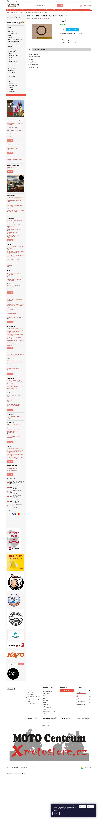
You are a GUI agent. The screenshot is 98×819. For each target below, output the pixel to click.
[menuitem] (9, 10)
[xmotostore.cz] (49, 745)
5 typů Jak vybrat (11, 167)
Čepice (10, 59)
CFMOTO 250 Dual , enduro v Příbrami (14, 264)
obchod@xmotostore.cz (33, 690)
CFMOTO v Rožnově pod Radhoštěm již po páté (13, 405)
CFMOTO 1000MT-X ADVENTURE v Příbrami (15, 341)
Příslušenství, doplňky (13, 50)
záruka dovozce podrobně (13, 472)
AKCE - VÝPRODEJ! (12, 33)
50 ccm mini (12, 72)
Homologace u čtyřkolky (13, 134)
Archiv (10, 140)
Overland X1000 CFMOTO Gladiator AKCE (13, 225)
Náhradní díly (11, 70)
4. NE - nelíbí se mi (81, 701)
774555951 (30, 692)
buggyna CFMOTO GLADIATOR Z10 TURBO (15, 206)
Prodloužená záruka (12, 232)
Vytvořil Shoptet (87, 767)
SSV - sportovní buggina (13, 41)
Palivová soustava (13, 85)
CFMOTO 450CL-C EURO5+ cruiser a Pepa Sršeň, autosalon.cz (14, 431)
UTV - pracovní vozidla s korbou (15, 39)
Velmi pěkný (79, 692)
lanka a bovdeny (13, 91)
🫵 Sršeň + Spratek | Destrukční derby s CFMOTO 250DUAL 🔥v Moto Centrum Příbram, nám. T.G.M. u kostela (15, 199)
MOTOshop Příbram (46, 725)
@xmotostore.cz (31, 703)
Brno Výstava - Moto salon (14, 229)
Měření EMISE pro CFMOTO (14, 131)
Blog (44, 706)
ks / (67, 690)
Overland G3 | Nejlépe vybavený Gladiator (15, 344)
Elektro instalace (13, 81)
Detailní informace (64, 36)
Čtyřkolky (10, 37)
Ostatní (11, 95)
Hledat (60, 5)
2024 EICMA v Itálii (12, 388)
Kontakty (45, 697)
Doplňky (10, 66)
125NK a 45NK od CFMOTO (14, 313)
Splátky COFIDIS (46, 693)
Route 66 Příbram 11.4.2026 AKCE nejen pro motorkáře (14, 221)
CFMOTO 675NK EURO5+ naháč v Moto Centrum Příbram (15, 211)
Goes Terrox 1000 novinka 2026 (15, 317)
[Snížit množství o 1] (65, 30)
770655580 (30, 694)
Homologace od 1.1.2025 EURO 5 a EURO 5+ (15, 124)
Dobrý (78, 698)
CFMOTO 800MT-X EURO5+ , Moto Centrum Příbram (14, 367)
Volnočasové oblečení (14, 55)
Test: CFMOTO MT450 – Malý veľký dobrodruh (14, 417)
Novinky (44, 709)
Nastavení (56, 813)
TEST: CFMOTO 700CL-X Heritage (13, 437)
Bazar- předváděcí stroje (13, 43)
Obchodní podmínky (53, 1)
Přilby (10, 57)
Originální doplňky (13, 61)
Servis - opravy (46, 700)
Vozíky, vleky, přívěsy (12, 48)
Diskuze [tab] (43, 49)
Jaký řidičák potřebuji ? (13, 128)
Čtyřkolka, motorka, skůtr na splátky (14, 160)
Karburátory (11, 80)
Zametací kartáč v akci (13, 309)
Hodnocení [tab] (36, 49)
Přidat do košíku (73, 29)
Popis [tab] (29, 49)
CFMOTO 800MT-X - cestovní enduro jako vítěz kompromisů (15, 385)
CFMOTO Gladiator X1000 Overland (14, 399)
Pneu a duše (12, 76)
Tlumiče (11, 89)
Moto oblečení (12, 53)
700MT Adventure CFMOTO (14, 395)
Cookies (44, 702)
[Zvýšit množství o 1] (65, 29)
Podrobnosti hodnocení (44, 18)
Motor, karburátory (13, 78)
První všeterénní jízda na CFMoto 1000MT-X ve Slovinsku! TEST (15, 305)
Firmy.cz (54, 725)
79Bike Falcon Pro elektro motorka (13, 260)
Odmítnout (82, 806)
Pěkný (78, 695)
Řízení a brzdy (12, 83)
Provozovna (45, 704)
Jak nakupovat (41, 1)
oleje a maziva (12, 74)
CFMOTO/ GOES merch (13, 51)
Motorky (10, 35)
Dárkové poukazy (12, 68)
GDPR (44, 698)
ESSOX (44, 695)
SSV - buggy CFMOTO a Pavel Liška (14, 425)
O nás (44, 713)
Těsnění (11, 87)
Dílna (9, 96)
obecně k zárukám (12, 470)
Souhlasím (90, 806)
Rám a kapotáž (12, 93)
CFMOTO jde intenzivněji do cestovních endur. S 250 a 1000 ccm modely (15, 382)
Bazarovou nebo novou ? (13, 148)
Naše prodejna (11, 30)
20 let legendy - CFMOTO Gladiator (13, 286)
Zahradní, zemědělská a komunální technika (16, 45)
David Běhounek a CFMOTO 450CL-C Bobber (14, 280)
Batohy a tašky (12, 63)
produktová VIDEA (47, 707)
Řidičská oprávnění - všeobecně (15, 137)
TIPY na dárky (11, 31)
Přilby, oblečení (11, 65)
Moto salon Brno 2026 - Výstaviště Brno (13, 236)
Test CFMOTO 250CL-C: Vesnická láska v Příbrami (15, 256)
